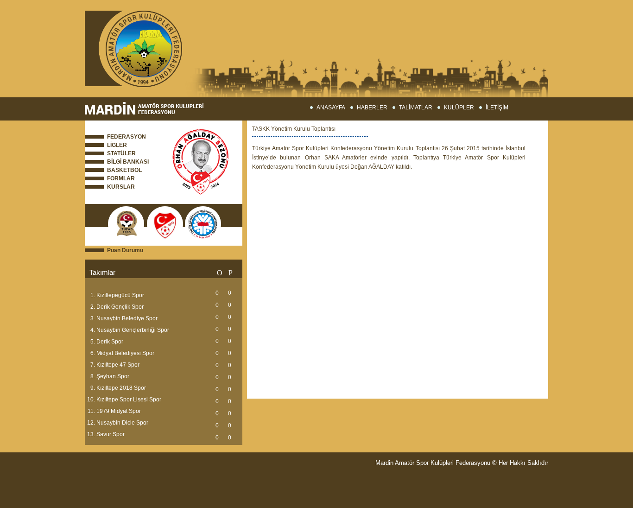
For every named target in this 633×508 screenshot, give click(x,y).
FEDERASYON (126, 136)
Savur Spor (110, 434)
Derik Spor (109, 341)
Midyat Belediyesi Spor (125, 353)
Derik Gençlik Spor (120, 307)
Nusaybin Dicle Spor (122, 422)
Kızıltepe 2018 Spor (121, 388)
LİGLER (117, 145)
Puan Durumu (125, 250)
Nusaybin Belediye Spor (127, 318)
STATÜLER (121, 153)
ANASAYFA (330, 107)
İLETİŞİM (497, 107)
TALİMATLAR (415, 107)
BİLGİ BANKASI (128, 162)
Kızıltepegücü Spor (120, 295)
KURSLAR (121, 187)
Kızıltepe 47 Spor (117, 365)
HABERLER (372, 107)
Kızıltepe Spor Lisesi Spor (128, 399)
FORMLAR (121, 178)
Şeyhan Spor (112, 376)
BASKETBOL (124, 170)
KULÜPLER (459, 107)
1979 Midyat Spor (118, 411)
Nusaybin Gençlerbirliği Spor (132, 330)
